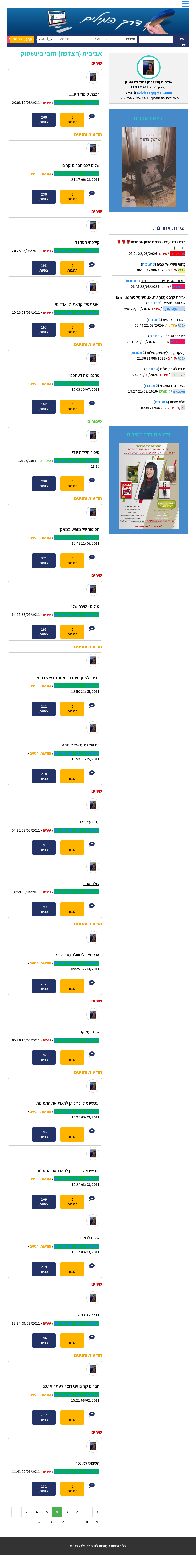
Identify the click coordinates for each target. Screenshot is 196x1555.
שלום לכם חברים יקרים (80, 165)
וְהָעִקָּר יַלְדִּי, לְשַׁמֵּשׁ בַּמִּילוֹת (166, 352)
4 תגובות (151, 369)
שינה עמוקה (89, 1032)
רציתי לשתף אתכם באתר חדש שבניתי (68, 677)
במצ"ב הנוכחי (174, 336)
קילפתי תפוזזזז (86, 242)
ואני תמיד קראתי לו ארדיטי (77, 304)
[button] (185, 5)
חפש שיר (183, 41)
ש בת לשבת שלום (172, 369)
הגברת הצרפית (174, 319)
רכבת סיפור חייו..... (84, 94)
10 (86, 1521)
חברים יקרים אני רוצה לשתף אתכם (71, 1386)
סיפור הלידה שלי (85, 452)
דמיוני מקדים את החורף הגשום (163, 280)
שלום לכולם (89, 1238)
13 (50, 1521)
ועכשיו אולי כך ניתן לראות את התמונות (67, 1103)
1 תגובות (154, 319)
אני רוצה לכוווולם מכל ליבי (77, 955)
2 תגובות (153, 303)
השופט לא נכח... (85, 1463)
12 (62, 1521)
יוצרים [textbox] (130, 39)
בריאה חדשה (88, 1315)
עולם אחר (91, 883)
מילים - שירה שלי (85, 606)
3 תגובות (148, 264)
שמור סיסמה (37, 38)
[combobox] (120, 39)
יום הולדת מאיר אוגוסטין (79, 745)
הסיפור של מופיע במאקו (79, 529)
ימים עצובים (89, 822)
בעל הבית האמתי (172, 385)
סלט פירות (177, 402)
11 (74, 1521)
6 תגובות (161, 402)
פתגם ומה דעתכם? (83, 375)
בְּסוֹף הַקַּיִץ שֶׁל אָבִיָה (171, 264)
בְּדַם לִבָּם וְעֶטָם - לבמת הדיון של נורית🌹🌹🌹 (150, 242)
